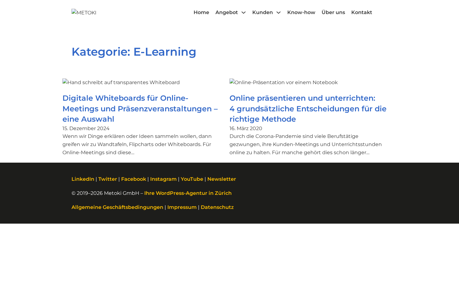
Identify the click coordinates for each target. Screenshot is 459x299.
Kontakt (361, 12)
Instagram (163, 179)
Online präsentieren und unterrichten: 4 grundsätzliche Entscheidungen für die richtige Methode (308, 109)
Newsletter (221, 179)
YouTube (192, 179)
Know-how (301, 12)
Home (201, 12)
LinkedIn (83, 179)
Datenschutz (217, 207)
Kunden (262, 12)
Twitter (107, 179)
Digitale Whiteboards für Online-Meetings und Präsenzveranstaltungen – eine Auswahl (140, 109)
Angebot (226, 12)
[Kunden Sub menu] (278, 12)
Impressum (182, 207)
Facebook (133, 179)
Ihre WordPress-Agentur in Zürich (188, 193)
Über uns (333, 12)
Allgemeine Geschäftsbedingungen (117, 207)
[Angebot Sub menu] (243, 12)
